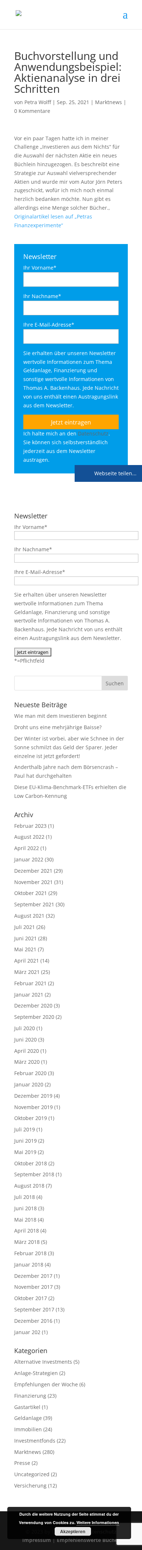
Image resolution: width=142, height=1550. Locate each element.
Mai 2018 (25, 1219)
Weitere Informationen (97, 1522)
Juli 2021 (24, 926)
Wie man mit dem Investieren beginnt (60, 715)
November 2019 (33, 1107)
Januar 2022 (28, 859)
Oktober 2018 (30, 1163)
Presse (22, 1462)
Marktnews (108, 102)
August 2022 (29, 836)
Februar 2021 (30, 983)
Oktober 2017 (30, 1298)
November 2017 (33, 1286)
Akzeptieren (72, 1531)
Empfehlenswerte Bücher (88, 1539)
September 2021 (34, 904)
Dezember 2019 (33, 1095)
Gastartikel (27, 1407)
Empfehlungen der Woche (46, 1384)
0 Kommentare (32, 110)
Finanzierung (30, 1395)
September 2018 (34, 1174)
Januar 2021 (28, 994)
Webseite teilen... (115, 473)
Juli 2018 (24, 1196)
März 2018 (27, 1241)
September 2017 (34, 1309)
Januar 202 (27, 1332)
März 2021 (27, 971)
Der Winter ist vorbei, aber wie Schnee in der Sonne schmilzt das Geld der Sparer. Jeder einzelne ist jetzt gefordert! (69, 747)
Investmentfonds (34, 1440)
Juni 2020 (25, 1039)
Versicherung (30, 1485)
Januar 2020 (28, 1084)
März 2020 (27, 1061)
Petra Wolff (37, 102)
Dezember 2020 (33, 1005)
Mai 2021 (25, 949)
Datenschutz (93, 433)
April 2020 (26, 1050)
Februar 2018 (30, 1253)
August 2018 (29, 1185)
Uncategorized (32, 1474)
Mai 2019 (25, 1152)
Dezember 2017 (33, 1275)
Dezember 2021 (33, 870)
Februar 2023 (30, 825)
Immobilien (28, 1429)
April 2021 (26, 960)
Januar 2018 (28, 1264)
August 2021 (29, 915)
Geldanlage (28, 1417)
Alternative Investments (43, 1361)
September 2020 (34, 1016)
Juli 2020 (24, 1028)
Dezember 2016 (33, 1320)
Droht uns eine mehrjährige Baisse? (58, 727)
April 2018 (26, 1230)
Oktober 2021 (30, 893)
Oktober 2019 (30, 1118)
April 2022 (26, 848)
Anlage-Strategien (36, 1373)
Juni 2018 (25, 1208)
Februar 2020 (30, 1073)
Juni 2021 (25, 938)
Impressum (36, 1539)
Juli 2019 (24, 1129)
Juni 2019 (25, 1140)
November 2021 (33, 882)
